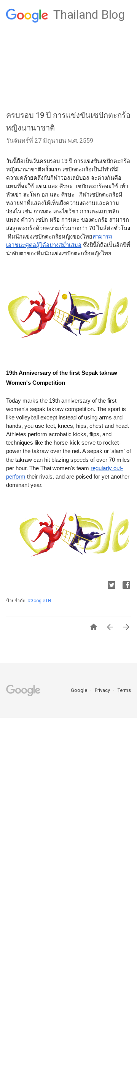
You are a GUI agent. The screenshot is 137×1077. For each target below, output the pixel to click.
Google (79, 690)
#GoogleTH (39, 600)
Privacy (103, 690)
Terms (124, 690)
